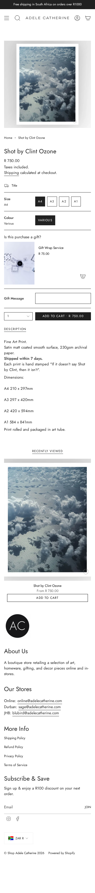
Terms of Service (15, 765)
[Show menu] (7, 18)
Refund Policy (13, 747)
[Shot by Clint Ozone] (47, 520)
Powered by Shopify (61, 853)
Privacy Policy (13, 756)
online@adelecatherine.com (39, 701)
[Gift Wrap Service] (19, 263)
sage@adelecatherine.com (39, 707)
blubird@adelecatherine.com (35, 713)
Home (8, 138)
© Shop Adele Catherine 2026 (24, 853)
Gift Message (14, 298)
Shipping (11, 172)
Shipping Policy (14, 738)
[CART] (88, 18)
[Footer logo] (17, 626)
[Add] (83, 276)
